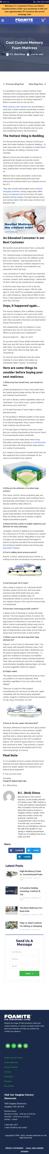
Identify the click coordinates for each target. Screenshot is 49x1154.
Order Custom (11, 1057)
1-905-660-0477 (11, 1125)
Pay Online (9, 1086)
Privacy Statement (14, 1148)
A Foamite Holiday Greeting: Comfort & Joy (30, 891)
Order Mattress (11, 1062)
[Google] (25, 1045)
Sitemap (24, 1152)
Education (8, 1076)
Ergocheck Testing (11, 548)
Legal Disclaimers (35, 1148)
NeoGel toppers (16, 197)
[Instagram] (13, 1045)
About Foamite (10, 1067)
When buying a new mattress (15, 107)
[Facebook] (7, 1045)
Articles (7, 1072)
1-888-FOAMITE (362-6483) (15, 1128)
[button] (16, 850)
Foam (20, 1057)
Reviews (8, 1081)
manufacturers (39, 442)
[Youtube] (19, 1045)
